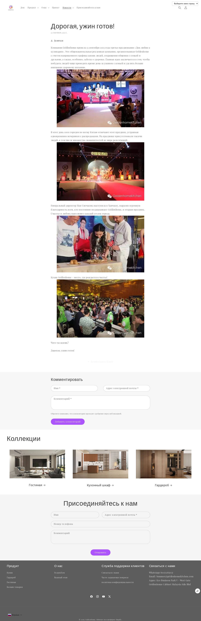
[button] (33, 8)
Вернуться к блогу (102, 361)
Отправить (100, 552)
